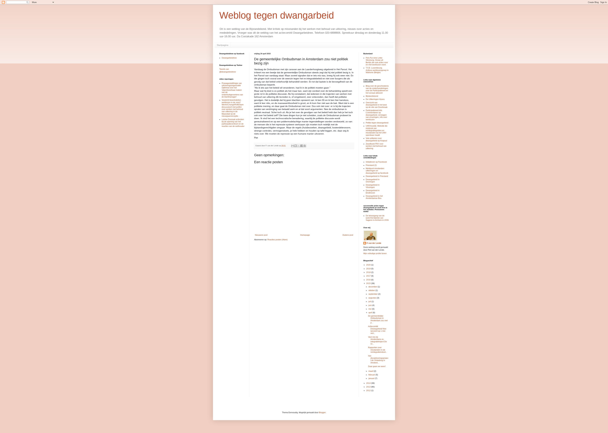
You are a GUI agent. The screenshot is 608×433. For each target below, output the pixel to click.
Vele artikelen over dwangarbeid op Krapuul (376, 139)
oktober (371, 290)
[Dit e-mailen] (292, 145)
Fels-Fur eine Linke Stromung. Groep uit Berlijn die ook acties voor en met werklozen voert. (377, 61)
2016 (368, 280)
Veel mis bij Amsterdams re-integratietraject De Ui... (377, 340)
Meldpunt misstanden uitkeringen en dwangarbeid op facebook (377, 170)
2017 (368, 276)
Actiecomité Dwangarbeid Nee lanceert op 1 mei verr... (377, 329)
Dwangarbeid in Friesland (377, 176)
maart (371, 371)
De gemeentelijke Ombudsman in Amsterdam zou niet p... (378, 319)
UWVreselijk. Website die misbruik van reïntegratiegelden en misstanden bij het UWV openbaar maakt (376, 130)
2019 (368, 269)
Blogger (322, 412)
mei (370, 309)
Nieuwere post (261, 235)
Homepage (305, 235)
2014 (368, 383)
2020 (368, 265)
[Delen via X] (298, 145)
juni (370, 305)
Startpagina (222, 45)
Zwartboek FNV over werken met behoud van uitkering (376, 146)
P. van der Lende (374, 243)
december (373, 287)
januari (371, 378)
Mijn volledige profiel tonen (375, 253)
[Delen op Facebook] (301, 145)
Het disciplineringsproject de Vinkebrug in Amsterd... (378, 359)
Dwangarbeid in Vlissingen (373, 186)
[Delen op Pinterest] (304, 145)
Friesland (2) (371, 165)
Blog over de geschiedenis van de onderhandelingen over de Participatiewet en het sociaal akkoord (377, 89)
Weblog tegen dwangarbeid (276, 15)
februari (372, 375)
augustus (372, 298)
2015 (368, 283)
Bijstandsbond (372, 96)
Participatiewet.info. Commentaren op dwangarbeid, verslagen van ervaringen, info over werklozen (376, 115)
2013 (368, 387)
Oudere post (347, 235)
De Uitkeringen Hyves (375, 99)
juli (369, 301)
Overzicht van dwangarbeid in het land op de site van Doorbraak (376, 105)
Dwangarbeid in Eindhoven (373, 191)
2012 (368, 390)
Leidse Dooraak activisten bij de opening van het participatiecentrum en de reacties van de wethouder (233, 122)
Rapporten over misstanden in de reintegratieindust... (377, 349)
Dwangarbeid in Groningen (373, 180)
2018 (368, 272)
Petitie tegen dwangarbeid (377, 123)
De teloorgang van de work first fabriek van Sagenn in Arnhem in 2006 (377, 218)
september (373, 294)
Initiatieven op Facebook (376, 162)
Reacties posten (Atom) (277, 240)
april (370, 313)
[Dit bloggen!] (295, 145)
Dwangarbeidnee (229, 58)
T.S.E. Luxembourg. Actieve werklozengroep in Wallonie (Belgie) (377, 70)
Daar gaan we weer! (377, 366)
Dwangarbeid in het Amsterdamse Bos (374, 197)
